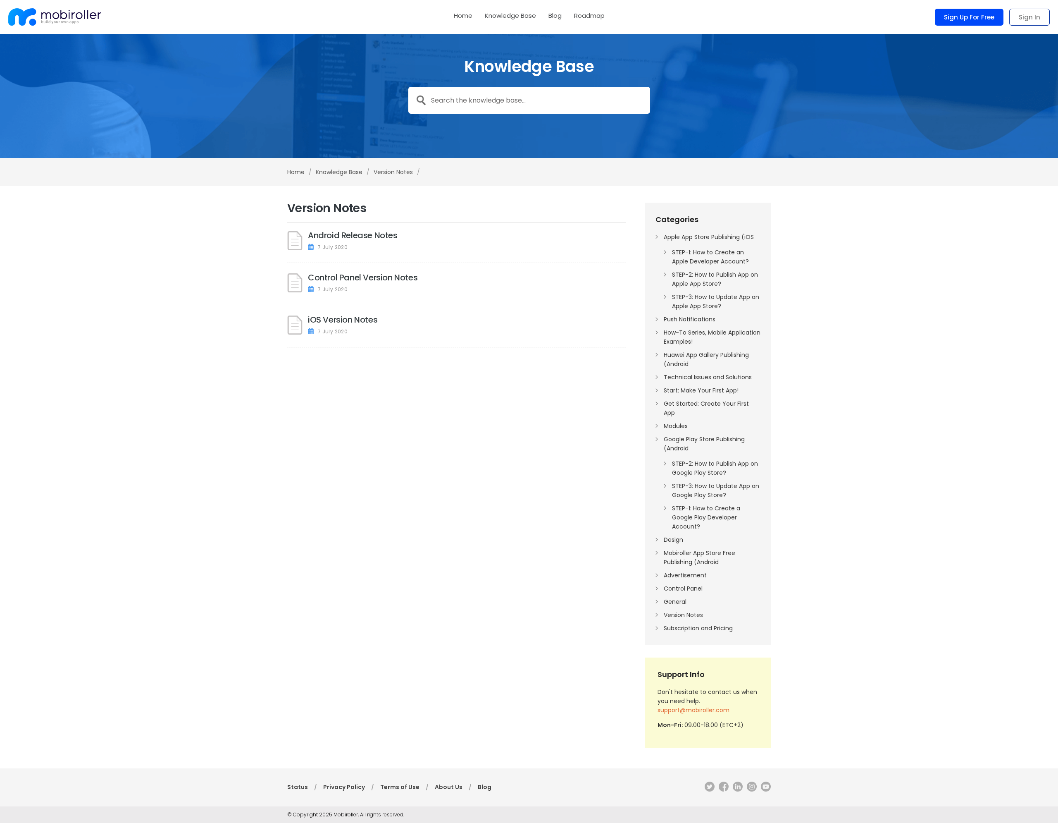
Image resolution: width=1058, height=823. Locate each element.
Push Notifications (689, 319)
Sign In (1029, 17)
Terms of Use (399, 787)
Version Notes (683, 615)
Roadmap (589, 16)
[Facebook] (722, 788)
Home (463, 16)
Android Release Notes (353, 235)
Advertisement (685, 575)
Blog (555, 16)
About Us (448, 787)
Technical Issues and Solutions (708, 377)
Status (297, 787)
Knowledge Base (510, 16)
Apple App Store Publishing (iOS (709, 237)
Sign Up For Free (969, 17)
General (675, 602)
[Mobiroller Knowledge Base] (54, 17)
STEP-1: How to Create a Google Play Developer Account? (706, 517)
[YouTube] (764, 788)
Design (673, 540)
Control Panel (683, 588)
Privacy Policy (344, 787)
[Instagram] (750, 788)
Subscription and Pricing (698, 628)
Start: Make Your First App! (701, 390)
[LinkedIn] (736, 788)
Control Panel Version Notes (362, 277)
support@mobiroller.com (693, 710)
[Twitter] (708, 788)
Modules (676, 426)
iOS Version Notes (342, 319)
